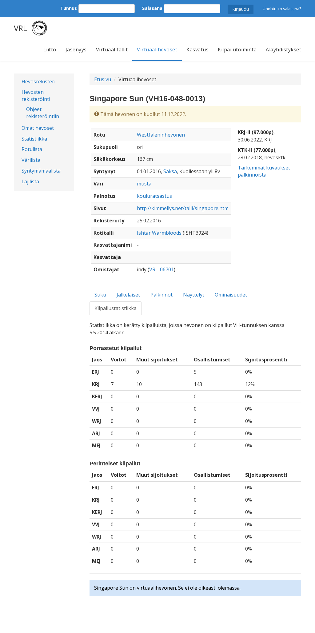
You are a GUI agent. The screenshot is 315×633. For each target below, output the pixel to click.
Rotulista (32, 149)
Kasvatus (197, 49)
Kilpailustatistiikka (115, 308)
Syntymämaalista (41, 170)
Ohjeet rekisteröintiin (42, 113)
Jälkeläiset (128, 294)
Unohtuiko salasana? (282, 8)
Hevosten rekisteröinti (36, 95)
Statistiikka (34, 138)
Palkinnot (161, 294)
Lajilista (30, 181)
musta (144, 183)
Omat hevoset (38, 128)
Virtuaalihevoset (157, 49)
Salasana (152, 8)
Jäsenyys (76, 49)
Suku (100, 294)
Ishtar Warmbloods (159, 232)
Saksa (170, 171)
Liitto (49, 49)
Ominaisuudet (231, 294)
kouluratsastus (154, 196)
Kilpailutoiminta (237, 49)
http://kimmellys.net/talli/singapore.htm (183, 208)
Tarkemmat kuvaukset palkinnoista (264, 171)
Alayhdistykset (283, 49)
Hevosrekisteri (38, 81)
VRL (20, 28)
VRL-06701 (161, 269)
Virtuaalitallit (112, 49)
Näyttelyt (193, 294)
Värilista (31, 160)
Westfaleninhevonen (161, 134)
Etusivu (102, 79)
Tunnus (68, 8)
